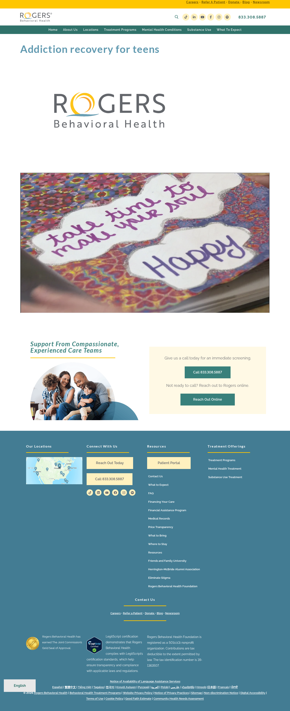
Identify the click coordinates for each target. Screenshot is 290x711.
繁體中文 (70, 687)
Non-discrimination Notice (221, 692)
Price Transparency (160, 527)
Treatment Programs (221, 460)
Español (57, 687)
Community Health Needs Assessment (178, 698)
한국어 (110, 687)
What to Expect (158, 484)
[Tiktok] (90, 492)
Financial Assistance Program (167, 510)
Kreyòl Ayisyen (126, 687)
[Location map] (54, 470)
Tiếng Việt (84, 687)
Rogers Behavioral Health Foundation (172, 586)
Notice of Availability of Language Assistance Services (145, 681)
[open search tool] (177, 17)
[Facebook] (210, 17)
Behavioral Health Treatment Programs (95, 692)
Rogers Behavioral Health (51, 692)
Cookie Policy (114, 698)
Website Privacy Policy (138, 692)
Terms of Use (94, 698)
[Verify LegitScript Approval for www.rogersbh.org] (94, 652)
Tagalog (98, 687)
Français (223, 687)
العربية (155, 687)
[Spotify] (227, 17)
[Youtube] (202, 17)
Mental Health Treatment (224, 468)
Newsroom (261, 2)
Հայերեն (188, 687)
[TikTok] (185, 17)
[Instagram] (218, 17)
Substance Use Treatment (225, 477)
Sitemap (197, 692)
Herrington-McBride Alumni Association (174, 569)
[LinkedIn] (194, 17)
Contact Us (155, 476)
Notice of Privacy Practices (171, 692)
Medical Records (159, 518)
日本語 (212, 687)
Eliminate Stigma (159, 577)
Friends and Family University (167, 560)
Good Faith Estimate (138, 698)
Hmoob (201, 687)
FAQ (151, 493)
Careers (192, 2)
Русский (143, 687)
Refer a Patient (213, 2)
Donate (234, 2)
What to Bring (157, 535)
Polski (165, 687)
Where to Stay (157, 544)
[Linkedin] (98, 492)
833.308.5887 (252, 17)
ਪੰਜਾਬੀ (234, 687)
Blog (246, 2)
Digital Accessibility (252, 692)
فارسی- (175, 687)
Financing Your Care (161, 501)
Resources (155, 552)
